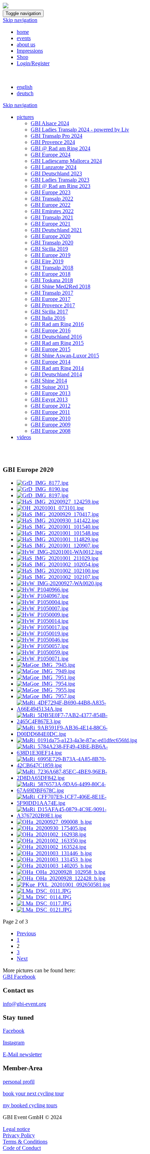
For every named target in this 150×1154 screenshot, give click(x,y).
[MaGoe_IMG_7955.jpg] (46, 690)
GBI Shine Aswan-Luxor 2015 (65, 356)
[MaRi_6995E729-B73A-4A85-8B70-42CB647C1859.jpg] (82, 765)
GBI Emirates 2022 (52, 211)
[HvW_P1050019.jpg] (42, 633)
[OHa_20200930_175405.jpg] (51, 828)
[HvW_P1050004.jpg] (42, 602)
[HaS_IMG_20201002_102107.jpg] (58, 577)
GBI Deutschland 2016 (56, 337)
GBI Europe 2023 (50, 192)
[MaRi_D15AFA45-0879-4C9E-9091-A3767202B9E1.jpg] (82, 816)
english (24, 87)
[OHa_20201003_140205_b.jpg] (54, 866)
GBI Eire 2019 (47, 261)
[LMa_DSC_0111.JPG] (44, 891)
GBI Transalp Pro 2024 (56, 136)
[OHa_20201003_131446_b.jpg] (54, 853)
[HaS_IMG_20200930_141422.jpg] (58, 520)
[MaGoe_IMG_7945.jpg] (46, 665)
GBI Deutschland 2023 (56, 173)
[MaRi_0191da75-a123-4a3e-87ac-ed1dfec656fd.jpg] (77, 740)
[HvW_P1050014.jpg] (42, 621)
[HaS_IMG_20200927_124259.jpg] (58, 502)
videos (24, 437)
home (23, 32)
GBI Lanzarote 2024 (53, 167)
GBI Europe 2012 (50, 406)
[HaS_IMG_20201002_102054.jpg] (58, 564)
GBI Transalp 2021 (52, 217)
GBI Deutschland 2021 (56, 230)
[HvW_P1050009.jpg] (42, 615)
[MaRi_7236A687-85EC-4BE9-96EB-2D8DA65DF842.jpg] (82, 778)
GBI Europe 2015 (50, 349)
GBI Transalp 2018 (52, 268)
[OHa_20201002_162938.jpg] (51, 834)
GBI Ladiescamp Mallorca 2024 (66, 161)
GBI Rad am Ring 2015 (57, 343)
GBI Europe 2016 (50, 330)
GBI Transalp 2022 (52, 199)
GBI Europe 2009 (50, 425)
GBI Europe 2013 (50, 393)
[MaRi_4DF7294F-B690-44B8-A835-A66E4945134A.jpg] (82, 709)
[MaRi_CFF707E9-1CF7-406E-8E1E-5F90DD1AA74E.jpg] (82, 803)
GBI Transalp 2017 (52, 293)
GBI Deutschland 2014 (56, 374)
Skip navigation (20, 20)
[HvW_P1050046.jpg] (42, 640)
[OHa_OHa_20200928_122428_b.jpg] (61, 878)
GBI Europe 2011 (50, 412)
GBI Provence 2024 (53, 142)
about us (26, 44)
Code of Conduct (22, 1148)
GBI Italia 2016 (48, 318)
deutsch (25, 93)
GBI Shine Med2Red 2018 (60, 286)
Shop (22, 57)
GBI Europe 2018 (50, 274)
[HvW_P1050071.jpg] (42, 659)
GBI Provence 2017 (53, 305)
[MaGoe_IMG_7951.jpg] (46, 677)
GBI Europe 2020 (50, 236)
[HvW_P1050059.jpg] (42, 652)
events (24, 38)
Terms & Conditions (25, 1142)
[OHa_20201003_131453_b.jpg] (54, 859)
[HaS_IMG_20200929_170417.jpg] (58, 514)
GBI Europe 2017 (50, 299)
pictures (25, 117)
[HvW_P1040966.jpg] (42, 590)
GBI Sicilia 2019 (49, 249)
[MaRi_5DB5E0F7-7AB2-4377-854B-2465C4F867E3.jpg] (82, 721)
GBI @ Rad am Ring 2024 (60, 148)
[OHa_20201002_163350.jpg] (51, 841)
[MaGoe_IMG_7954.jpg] (46, 684)
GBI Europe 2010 (50, 418)
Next (22, 958)
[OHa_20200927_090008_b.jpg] (54, 822)
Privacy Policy (19, 1135)
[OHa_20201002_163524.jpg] (51, 847)
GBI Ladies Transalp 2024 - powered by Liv (80, 130)
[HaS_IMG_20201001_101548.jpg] (58, 533)
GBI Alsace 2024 (50, 123)
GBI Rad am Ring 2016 (57, 324)
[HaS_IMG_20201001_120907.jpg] (58, 546)
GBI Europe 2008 (50, 431)
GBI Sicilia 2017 (49, 312)
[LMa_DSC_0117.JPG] (44, 903)
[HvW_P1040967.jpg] (42, 596)
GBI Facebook (19, 977)
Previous (26, 933)
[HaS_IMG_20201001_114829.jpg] (57, 539)
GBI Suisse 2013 (49, 387)
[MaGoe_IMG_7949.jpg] (46, 671)
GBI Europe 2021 (50, 224)
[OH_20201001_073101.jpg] (50, 508)
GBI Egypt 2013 (49, 399)
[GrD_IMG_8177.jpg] (42, 483)
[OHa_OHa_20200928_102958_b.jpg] (61, 872)
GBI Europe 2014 (50, 362)
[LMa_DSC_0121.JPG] (44, 910)
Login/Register (33, 63)
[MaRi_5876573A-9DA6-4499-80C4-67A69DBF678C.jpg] (82, 790)
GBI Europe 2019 (50, 255)
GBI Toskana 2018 (52, 280)
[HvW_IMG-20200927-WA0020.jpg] (59, 583)
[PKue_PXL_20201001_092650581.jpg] (63, 885)
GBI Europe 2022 (50, 205)
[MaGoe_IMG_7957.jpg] (46, 696)
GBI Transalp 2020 (52, 243)
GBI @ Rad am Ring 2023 (60, 186)
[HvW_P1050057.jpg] (42, 646)
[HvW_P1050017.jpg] (42, 627)
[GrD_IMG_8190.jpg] (42, 489)
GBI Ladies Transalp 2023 (60, 180)
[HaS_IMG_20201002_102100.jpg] (58, 571)
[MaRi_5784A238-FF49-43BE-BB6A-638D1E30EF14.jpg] (82, 753)
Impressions (30, 51)
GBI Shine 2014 (49, 381)
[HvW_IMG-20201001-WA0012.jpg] (59, 552)
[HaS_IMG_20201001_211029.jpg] (57, 558)
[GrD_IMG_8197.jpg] (42, 495)
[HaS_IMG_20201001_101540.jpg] (58, 527)
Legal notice (16, 1129)
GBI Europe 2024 (50, 155)
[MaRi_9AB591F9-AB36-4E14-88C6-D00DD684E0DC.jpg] (82, 734)
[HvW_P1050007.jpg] (42, 608)
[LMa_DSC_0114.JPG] (44, 897)
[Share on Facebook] (5, 456)
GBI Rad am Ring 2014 (57, 368)
